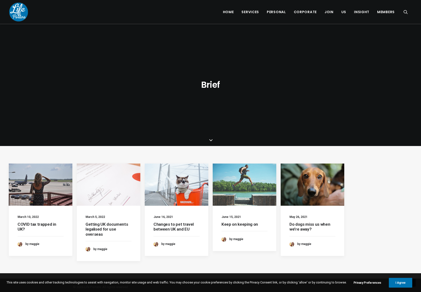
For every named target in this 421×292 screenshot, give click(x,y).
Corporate (305, 12)
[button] (407, 12)
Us (343, 12)
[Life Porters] (19, 12)
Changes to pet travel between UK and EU (173, 227)
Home (228, 12)
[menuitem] (228, 12)
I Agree (400, 282)
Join (329, 12)
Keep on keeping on (239, 224)
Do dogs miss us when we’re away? (309, 227)
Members (386, 12)
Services (250, 12)
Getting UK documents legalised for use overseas (107, 229)
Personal (276, 12)
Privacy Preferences (367, 282)
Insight (361, 12)
